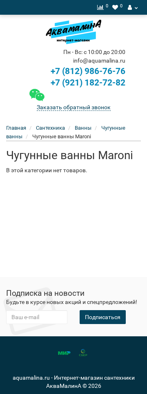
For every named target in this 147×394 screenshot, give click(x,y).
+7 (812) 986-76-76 (88, 71)
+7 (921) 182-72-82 (87, 83)
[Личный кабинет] (133, 7)
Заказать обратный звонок (74, 107)
